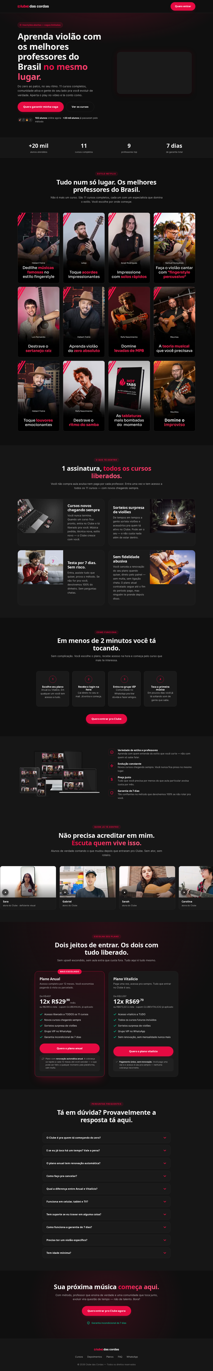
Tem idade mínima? (58, 1253)
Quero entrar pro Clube (106, 719)
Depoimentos (94, 1356)
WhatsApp (132, 1356)
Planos (110, 1356)
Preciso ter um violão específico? (66, 1240)
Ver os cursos (80, 106)
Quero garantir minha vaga (40, 106)
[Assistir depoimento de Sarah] (147, 881)
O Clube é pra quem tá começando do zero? (73, 1137)
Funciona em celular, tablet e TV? (67, 1201)
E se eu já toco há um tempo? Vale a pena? (73, 1150)
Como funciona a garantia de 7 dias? (69, 1227)
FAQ (120, 1356)
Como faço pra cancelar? (61, 1176)
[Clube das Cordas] (33, 6)
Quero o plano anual (69, 1048)
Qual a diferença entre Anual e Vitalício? (71, 1189)
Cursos (79, 1356)
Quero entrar (183, 6)
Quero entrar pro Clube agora (106, 1311)
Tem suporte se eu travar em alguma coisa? (73, 1214)
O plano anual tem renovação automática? (73, 1163)
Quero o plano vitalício (143, 1051)
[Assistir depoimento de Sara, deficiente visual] (28, 881)
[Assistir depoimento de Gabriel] (88, 881)
